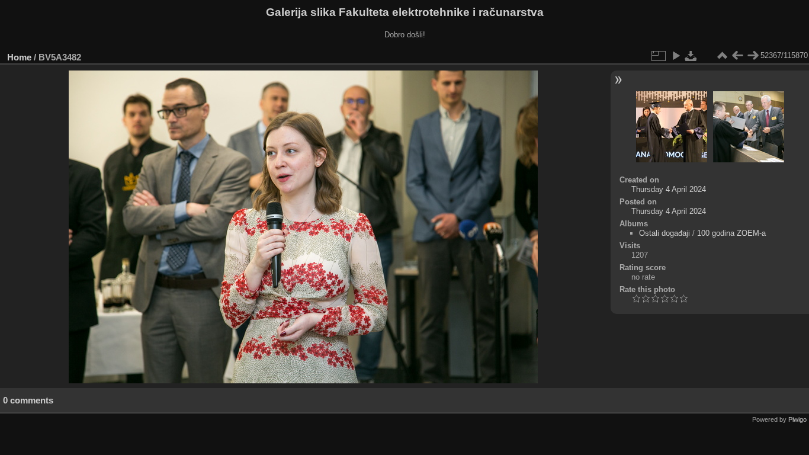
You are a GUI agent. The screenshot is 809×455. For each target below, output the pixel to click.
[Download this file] (691, 55)
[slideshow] (675, 55)
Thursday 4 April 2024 (668, 189)
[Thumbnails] (722, 55)
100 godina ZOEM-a (731, 233)
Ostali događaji (664, 233)
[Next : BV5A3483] (752, 55)
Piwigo (797, 419)
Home (19, 57)
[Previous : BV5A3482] (737, 55)
